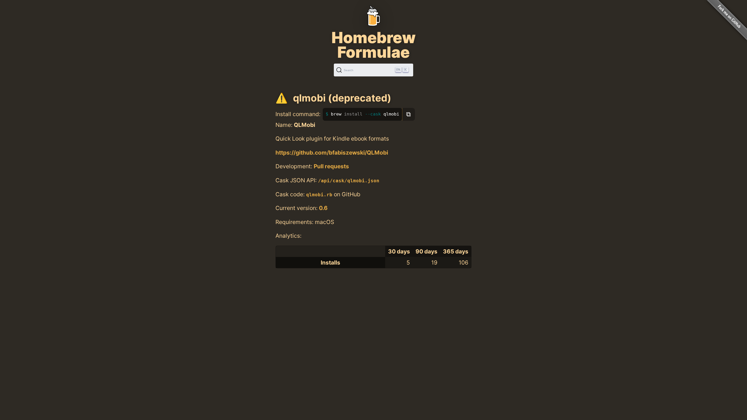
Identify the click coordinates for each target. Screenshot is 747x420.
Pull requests (331, 166)
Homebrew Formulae (373, 45)
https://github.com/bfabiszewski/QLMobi (331, 152)
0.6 (323, 207)
